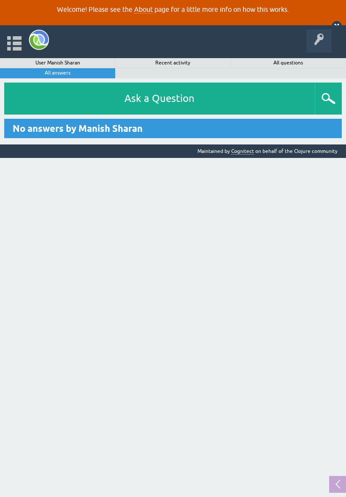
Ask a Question (159, 98)
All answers (57, 73)
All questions (288, 63)
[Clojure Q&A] (39, 39)
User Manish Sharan (57, 63)
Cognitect (242, 151)
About (143, 9)
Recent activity (172, 63)
